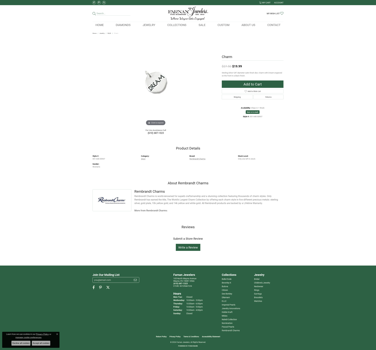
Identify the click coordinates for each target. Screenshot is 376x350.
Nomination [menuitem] (227, 323)
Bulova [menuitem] (225, 286)
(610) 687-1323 (156, 132)
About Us (248, 25)
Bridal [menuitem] (256, 279)
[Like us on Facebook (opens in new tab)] (94, 2)
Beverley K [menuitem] (226, 282)
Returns (268, 97)
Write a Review (188, 247)
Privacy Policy (175, 336)
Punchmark (193, 346)
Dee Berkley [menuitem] (227, 293)
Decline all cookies (21, 343)
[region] (156, 82)
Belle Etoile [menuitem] (226, 279)
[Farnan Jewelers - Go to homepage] (188, 13)
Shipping (237, 97)
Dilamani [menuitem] (226, 297)
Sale (202, 25)
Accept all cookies (41, 343)
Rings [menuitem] (256, 290)
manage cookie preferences (28, 337)
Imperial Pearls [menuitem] (228, 304)
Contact (274, 25)
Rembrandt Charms (197, 158)
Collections (176, 25)
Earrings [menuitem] (258, 293)
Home (99, 25)
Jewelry (149, 25)
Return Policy (161, 336)
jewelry (102, 33)
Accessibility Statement (211, 336)
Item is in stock (252, 112)
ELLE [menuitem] (224, 301)
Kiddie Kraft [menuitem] (227, 312)
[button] (265, 2)
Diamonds (123, 25)
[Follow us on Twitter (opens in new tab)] (104, 2)
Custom (223, 25)
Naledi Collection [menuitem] (229, 319)
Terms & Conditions (191, 336)
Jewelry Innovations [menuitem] (231, 308)
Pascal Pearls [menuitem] (228, 326)
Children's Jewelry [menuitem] (262, 282)
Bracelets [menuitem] (258, 297)
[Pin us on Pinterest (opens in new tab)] (99, 2)
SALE (109, 33)
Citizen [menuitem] (225, 290)
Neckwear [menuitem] (258, 286)
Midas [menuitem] (224, 315)
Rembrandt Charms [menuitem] (231, 330)
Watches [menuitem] (258, 301)
